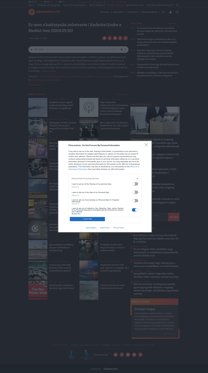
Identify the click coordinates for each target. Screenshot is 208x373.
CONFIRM (87, 219)
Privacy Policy (118, 228)
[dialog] (105, 186)
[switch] (135, 184)
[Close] (147, 145)
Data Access (105, 228)
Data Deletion (91, 228)
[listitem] (105, 178)
